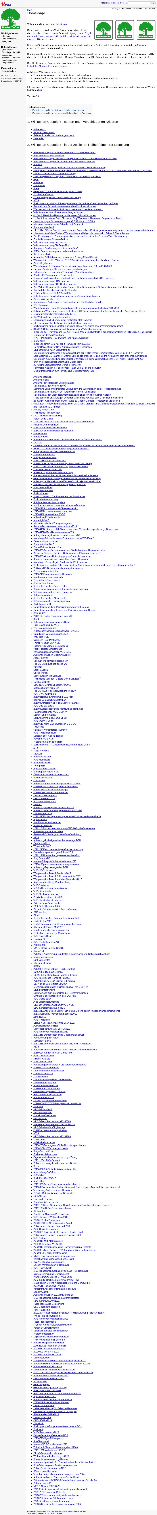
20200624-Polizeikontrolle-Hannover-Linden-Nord (58, 1232)
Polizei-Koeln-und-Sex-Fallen (47, 1366)
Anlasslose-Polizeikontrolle (46, 517)
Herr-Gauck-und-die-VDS (46, 625)
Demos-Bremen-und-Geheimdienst (51, 1274)
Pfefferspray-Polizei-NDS (46, 771)
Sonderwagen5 (40, 1292)
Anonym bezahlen (42, 377)
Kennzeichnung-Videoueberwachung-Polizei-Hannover (60, 559)
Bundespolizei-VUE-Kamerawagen (50, 789)
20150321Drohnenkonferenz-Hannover (52, 511)
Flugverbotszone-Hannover (47, 541)
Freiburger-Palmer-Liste (45, 1154)
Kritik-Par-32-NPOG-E (44, 1178)
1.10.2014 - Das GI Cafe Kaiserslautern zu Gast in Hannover (63, 421)
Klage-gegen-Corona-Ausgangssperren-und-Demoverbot (61, 1283)
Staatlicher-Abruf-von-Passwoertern (51, 1214)
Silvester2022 (40, 1381)
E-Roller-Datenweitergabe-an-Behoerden (53, 1193)
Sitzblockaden (40, 493)
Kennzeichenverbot (43, 1073)
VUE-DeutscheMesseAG (46, 942)
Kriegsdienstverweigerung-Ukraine (50, 1459)
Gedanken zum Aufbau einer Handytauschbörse (57, 191)
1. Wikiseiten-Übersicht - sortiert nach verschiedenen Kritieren (56, 110)
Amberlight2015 (41, 520)
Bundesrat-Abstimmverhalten (48, 831)
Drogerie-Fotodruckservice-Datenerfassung (55, 909)
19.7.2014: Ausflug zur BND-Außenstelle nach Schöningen (62, 347)
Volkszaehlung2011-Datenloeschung (51, 601)
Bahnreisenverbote (42, 595)
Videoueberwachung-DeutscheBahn (51, 622)
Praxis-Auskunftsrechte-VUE (48, 897)
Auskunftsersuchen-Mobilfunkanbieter (52, 655)
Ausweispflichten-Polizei (45, 1026)
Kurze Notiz (39, 341)
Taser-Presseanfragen (44, 1322)
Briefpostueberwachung (45, 457)
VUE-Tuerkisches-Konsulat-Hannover (52, 978)
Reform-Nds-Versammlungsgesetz (51, 646)
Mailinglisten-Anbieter (44, 454)
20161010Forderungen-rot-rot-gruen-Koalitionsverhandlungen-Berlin (67, 816)
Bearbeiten (126, 9)
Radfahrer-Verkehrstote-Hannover (50, 730)
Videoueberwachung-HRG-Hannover (51, 281)
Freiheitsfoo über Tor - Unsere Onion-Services (56, 679)
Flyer (35, 179)
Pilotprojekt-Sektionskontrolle (47, 742)
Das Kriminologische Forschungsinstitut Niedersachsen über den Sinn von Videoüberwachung (80, 236)
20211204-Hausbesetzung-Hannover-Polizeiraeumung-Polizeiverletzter (68, 1313)
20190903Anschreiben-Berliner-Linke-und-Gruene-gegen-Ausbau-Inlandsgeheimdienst (76, 1187)
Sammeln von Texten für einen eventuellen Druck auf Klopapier (64, 206)
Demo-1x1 (38, 951)
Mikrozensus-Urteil (42, 487)
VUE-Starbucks (41, 885)
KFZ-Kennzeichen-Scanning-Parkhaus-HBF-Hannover (60, 1271)
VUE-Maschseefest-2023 (46, 1432)
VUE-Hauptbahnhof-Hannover (48, 900)
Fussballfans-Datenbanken (46, 580)
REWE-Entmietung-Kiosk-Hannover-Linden (55, 975)
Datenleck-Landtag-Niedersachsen (50, 1330)
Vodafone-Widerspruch (44, 801)
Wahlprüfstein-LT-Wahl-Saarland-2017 (52, 873)
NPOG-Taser (40, 1118)
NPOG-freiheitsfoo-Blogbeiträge (49, 1127)
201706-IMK (39, 945)
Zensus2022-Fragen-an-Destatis (49, 1346)
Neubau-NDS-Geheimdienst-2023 (50, 1444)
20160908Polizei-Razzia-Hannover (50, 792)
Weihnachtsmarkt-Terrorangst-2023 (51, 1456)
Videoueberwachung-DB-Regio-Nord (51, 245)
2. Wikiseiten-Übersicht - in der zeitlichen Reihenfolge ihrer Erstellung (60, 113)
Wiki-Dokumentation (11, 57)
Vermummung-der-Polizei (46, 1037)
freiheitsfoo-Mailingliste (38, 66)
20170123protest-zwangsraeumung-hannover (56, 864)
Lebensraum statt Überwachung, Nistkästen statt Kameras (62, 320)
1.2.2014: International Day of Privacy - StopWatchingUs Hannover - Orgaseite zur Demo (77, 218)
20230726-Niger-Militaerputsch (48, 1438)
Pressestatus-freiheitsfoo (45, 571)
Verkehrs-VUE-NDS (43, 738)
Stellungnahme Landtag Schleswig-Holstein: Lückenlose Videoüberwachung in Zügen (75, 203)
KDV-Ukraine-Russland (45, 1471)
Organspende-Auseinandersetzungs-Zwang (55, 1157)
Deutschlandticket (42, 1417)
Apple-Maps (39, 1181)
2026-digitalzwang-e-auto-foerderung (51, 1501)
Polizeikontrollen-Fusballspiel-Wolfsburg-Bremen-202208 (61, 1363)
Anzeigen (116, 9)
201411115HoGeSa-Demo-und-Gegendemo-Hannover (60, 466)
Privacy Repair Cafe (43, 409)
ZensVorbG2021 (41, 843)
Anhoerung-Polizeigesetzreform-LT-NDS (53, 807)
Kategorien (6, 41)
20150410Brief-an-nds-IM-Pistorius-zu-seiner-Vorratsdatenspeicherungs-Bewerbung (75, 529)
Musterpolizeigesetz (43, 957)
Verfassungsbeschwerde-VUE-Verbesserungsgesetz (59, 1064)
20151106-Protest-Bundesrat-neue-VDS (53, 616)
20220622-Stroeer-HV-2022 (47, 1354)
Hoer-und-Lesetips (42, 1199)
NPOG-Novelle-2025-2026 (46, 1486)
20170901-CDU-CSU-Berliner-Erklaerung (54, 981)
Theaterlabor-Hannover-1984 (47, 469)
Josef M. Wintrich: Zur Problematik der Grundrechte (59, 496)
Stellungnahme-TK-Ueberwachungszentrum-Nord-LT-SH (61, 744)
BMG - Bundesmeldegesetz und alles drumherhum (58, 251)
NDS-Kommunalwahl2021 (46, 1301)
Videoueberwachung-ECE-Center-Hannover (55, 284)
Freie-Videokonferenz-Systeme (49, 1340)
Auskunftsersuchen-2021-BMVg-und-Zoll (53, 1295)
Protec (36, 1166)
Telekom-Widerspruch (44, 798)
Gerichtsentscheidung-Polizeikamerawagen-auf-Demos (61, 607)
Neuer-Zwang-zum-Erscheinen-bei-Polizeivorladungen (60, 993)
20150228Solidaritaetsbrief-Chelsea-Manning (55, 508)
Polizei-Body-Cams (43, 419)
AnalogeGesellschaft (43, 583)
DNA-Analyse (40, 912)
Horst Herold (39, 1139)
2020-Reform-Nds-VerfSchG (47, 1244)
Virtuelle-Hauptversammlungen (48, 1342)
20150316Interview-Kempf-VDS (49, 514)
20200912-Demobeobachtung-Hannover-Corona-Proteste (62, 1247)
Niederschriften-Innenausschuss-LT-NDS (54, 1124)
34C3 (36, 1047)
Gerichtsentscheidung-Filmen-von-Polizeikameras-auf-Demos (64, 610)
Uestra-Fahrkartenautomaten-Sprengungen (55, 1411)
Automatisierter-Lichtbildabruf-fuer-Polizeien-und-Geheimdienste (65, 1049)
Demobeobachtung (42, 813)
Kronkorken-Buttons (43, 194)
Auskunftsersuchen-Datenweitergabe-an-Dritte (56, 918)
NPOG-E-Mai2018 (42, 1109)
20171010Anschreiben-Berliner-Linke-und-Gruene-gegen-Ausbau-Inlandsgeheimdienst (76, 1011)
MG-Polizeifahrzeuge (44, 1142)
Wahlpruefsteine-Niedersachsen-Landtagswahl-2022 (59, 1360)
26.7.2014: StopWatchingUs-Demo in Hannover (57, 365)
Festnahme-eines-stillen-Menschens (51, 933)
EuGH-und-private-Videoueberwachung (53, 472)
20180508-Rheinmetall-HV (46, 1088)
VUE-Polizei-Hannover (44, 733)
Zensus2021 (39, 613)
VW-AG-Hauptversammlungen (48, 1262)
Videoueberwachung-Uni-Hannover (51, 242)
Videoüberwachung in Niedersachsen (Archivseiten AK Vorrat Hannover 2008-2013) (75, 158)
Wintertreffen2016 (42, 846)
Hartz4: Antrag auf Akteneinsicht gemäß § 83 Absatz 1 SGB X (64, 221)
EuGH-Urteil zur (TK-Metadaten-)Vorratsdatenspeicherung (62, 463)
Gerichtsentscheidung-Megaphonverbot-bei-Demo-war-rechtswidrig (67, 478)
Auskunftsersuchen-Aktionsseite (49, 598)
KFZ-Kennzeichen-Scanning (47, 415)
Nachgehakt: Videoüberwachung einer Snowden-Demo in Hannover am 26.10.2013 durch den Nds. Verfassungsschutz (92, 170)
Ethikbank (38, 1429)
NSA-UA (37, 442)
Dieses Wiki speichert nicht (47, 299)
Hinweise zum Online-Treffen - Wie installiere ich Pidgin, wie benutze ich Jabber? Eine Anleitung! (81, 233)
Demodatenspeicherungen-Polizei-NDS (53, 852)
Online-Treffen (40, 673)
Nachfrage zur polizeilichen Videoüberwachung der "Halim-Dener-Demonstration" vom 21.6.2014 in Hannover (88, 353)
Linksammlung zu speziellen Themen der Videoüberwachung (63, 272)
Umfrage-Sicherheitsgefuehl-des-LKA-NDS (55, 996)
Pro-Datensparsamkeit (44, 628)
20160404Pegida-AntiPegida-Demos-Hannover (56, 703)
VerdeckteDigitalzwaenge (46, 1328)
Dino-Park (38, 1423)
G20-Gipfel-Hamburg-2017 (46, 906)
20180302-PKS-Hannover (46, 1067)
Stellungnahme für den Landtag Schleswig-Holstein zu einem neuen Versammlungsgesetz (78, 326)
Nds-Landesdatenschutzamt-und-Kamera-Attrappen (59, 505)
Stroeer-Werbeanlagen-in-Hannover (51, 1265)
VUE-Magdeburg (41, 759)
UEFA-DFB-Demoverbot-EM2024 (50, 984)
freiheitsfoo (61, 24)
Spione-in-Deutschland (44, 1396)
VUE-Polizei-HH (41, 1020)
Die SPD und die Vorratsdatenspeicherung (54, 173)
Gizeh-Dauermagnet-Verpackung (50, 1387)
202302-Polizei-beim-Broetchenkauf (51, 1402)
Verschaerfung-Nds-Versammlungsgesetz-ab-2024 (58, 1474)
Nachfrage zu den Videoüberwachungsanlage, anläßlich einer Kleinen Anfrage (72, 395)
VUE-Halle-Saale (41, 762)
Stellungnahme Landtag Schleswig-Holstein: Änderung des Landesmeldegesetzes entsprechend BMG (84, 565)
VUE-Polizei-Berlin (42, 936)
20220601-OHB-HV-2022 (46, 1351)
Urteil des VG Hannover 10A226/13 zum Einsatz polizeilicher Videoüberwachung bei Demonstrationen (84, 445)
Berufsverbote (40, 436)
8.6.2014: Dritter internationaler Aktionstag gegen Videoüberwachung (67, 329)
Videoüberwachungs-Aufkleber (48, 155)
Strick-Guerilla (40, 670)
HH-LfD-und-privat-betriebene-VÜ (50, 664)
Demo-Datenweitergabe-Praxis (48, 547)
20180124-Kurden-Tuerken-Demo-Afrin (52, 1052)
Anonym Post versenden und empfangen (53, 383)
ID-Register (39, 1211)
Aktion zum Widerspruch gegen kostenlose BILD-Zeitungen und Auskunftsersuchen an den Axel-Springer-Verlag (89, 311)
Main (29, 10)
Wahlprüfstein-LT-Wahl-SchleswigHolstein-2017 (56, 876)
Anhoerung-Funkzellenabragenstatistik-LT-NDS (56, 783)
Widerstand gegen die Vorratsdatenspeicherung (57, 197)
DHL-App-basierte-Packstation (48, 1378)
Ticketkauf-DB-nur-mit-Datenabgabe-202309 (55, 1447)
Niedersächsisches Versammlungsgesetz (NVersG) (59, 484)
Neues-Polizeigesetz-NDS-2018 (49, 1091)
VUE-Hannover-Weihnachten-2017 (50, 1031)
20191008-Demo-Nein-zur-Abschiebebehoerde (56, 1184)
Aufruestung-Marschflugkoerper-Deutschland (55, 1477)
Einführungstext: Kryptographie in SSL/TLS (54, 314)
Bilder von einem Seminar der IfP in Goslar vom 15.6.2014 (62, 344)
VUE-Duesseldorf (42, 999)
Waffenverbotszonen (43, 1334)
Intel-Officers (39, 1196)
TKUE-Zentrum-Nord (43, 1405)
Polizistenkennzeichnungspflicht (49, 502)
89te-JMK (38, 1106)
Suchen (123, 3)
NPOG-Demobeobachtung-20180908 (52, 1121)
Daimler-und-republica (44, 715)
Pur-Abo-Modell (41, 1441)
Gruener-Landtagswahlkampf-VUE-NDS (53, 1005)
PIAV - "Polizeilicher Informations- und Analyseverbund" (61, 338)
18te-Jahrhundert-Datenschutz (48, 1070)
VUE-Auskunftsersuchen (45, 1085)
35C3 (36, 1133)
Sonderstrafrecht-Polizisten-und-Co (51, 930)
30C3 (36, 200)
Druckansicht (149, 9)
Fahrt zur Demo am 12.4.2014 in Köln (52, 293)
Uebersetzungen (41, 1357)
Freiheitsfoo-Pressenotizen (46, 413)
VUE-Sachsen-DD (42, 825)
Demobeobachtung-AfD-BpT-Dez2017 (52, 1029)
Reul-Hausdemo (41, 1310)
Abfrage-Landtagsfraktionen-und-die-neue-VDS (56, 535)
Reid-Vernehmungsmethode (47, 1094)
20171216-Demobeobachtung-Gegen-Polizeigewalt (58, 1035)
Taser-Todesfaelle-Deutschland (48, 1304)
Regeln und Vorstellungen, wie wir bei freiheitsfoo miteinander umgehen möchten (59, 36)
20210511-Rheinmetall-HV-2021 (49, 1286)
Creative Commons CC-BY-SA (11, 81)
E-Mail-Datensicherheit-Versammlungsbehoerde (57, 924)
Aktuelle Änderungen (110, 3)
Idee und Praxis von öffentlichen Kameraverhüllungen (60, 269)
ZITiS (36, 748)
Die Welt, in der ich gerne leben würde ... (53, 317)
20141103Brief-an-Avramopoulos (49, 460)
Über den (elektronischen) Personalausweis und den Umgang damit (67, 176)
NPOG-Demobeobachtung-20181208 (52, 1136)
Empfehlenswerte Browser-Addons (50, 239)
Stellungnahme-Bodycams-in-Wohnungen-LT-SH (57, 1426)
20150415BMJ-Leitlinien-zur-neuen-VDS (53, 532)
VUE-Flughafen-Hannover (46, 894)
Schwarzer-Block (42, 1041)
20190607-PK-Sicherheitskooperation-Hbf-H (55, 1169)
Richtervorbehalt (41, 254)
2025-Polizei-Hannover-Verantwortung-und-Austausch (60, 1489)
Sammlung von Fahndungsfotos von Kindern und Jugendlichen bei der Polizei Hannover (77, 389)
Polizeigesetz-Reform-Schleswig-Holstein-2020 (57, 1235)
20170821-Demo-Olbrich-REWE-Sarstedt (54, 969)
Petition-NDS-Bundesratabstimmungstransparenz (58, 568)
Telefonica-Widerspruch (45, 795)
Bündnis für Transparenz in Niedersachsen (54, 275)
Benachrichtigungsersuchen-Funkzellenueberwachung (60, 589)
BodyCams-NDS (41, 858)
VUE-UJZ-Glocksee (43, 706)
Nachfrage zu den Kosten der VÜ (50, 386)
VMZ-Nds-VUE (41, 637)
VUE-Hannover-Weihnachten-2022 (50, 1375)
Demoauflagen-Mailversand (47, 676)
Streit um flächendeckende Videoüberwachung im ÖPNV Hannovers (67, 439)
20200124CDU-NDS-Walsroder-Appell (52, 1223)
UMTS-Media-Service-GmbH (48, 948)
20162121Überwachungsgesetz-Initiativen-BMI (56, 855)
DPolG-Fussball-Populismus (47, 1453)
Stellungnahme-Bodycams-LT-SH (50, 718)
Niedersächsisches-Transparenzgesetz (53, 523)
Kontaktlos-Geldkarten (44, 1115)
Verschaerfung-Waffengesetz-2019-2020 (53, 1259)
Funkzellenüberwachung (45, 499)
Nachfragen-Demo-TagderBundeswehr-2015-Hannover (60, 562)
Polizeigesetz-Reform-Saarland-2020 (51, 1226)
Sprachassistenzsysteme (46, 1202)
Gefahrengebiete (41, 682)
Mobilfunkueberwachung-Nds (48, 577)
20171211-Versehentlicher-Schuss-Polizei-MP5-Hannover (62, 1043)
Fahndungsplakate (42, 777)
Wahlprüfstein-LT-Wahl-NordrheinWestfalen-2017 (57, 879)
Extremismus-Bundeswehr (46, 903)
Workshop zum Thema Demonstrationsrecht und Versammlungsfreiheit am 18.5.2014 (76, 308)
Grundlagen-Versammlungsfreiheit (50, 634)
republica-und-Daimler (44, 768)
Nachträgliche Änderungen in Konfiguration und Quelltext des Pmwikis (68, 302)
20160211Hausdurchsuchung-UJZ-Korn (53, 697)
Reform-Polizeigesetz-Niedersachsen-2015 (55, 526)
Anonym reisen (41, 380)
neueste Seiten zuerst (44, 132)
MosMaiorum (40, 433)
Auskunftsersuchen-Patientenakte (50, 586)
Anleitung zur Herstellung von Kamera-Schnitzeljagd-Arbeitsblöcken (67, 481)
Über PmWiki (7, 50)
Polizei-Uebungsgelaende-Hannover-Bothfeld (55, 1163)
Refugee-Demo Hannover (46, 424)
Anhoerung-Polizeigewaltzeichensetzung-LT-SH (57, 840)
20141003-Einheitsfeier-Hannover (50, 427)
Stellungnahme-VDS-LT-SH (47, 1390)
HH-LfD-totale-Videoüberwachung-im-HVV (54, 691)
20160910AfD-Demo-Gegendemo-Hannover (55, 786)
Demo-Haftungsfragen (44, 1082)
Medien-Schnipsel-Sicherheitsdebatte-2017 (54, 861)
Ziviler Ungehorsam (43, 263)
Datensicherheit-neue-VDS (46, 688)
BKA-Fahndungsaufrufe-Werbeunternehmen (55, 1465)
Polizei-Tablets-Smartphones (47, 649)
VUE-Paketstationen (43, 1055)
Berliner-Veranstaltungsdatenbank (50, 700)
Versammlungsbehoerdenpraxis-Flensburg (54, 1289)
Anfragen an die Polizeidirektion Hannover (54, 451)
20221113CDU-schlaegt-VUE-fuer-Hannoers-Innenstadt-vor (63, 1372)
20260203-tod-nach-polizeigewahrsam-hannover (57, 1495)
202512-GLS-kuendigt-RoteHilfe (49, 1492)
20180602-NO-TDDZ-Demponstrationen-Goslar (57, 1103)
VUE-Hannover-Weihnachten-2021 (50, 1319)
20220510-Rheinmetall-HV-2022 (49, 1348)
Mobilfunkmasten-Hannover (47, 822)
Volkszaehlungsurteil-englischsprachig (52, 592)
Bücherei (37, 164)
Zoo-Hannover (40, 1076)
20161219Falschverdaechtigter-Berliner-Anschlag (58, 849)
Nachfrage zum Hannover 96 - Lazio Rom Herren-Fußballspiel (64, 392)
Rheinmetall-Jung (42, 963)
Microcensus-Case (43, 490)
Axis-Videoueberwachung (46, 1002)
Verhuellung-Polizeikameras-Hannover (52, 1190)
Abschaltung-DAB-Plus (45, 1172)
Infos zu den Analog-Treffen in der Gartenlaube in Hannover (62, 323)
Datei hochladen (9, 39)
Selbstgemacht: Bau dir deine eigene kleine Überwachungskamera (66, 296)
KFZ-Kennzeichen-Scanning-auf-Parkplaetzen (56, 1298)
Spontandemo (40, 819)
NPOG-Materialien (42, 1112)
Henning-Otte (40, 939)
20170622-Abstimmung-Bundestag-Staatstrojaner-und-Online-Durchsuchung (71, 954)
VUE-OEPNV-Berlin (43, 721)
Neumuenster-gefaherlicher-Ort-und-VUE (54, 1369)
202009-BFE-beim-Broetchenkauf (50, 1253)
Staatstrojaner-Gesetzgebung (48, 736)
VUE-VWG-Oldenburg (44, 694)
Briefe (36, 188)
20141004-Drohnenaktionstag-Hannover (53, 430)
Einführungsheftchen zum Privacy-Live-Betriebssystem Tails (63, 371)
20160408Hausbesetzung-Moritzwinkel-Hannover (58, 709)
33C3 (36, 837)
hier (145, 57)
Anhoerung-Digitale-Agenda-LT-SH (50, 867)
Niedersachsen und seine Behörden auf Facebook (58, 224)
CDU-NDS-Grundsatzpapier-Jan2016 (52, 685)
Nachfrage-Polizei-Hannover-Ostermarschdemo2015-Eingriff (63, 538)
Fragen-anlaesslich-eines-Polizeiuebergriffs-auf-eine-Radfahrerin (65, 475)
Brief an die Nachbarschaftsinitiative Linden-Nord (57, 362)
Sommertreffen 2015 (43, 544)
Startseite (6, 36)
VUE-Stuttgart (40, 1238)
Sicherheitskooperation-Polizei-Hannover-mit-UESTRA (60, 987)
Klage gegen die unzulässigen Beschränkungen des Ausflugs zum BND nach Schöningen (78, 397)
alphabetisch (39, 129)
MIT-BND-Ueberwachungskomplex (51, 888)
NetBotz (37, 804)
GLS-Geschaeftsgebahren (46, 1307)
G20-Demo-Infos (41, 960)
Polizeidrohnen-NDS (43, 1097)
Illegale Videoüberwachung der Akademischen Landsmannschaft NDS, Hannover (74, 278)
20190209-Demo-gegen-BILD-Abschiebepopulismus (59, 1145)
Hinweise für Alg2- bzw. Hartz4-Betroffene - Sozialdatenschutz (64, 152)
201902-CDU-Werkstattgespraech (50, 1148)
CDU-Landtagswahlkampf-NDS (49, 1008)
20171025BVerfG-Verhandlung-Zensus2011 (55, 1014)
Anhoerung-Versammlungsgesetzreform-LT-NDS (57, 810)
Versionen (137, 9)
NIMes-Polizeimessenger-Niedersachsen (54, 1256)
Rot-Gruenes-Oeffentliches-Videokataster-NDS (57, 1393)
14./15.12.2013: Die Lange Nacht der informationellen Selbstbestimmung (69, 167)
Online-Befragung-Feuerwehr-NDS (50, 1435)
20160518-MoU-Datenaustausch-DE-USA (54, 724)
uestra (36, 966)
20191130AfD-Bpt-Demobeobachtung (52, 1208)
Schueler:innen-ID (42, 1483)
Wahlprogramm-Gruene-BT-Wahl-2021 (52, 1277)
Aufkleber (38, 182)
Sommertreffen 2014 (43, 227)
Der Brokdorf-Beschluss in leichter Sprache (55, 290)
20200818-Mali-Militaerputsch (48, 1241)
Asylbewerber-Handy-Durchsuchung (51, 882)
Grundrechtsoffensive (44, 990)
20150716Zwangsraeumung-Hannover (52, 574)
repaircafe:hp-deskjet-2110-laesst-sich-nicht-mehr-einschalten (64, 1462)
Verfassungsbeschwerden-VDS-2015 (52, 652)
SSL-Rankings (40, 305)
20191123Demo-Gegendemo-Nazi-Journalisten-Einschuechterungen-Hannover (73, 1205)
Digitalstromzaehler (43, 604)
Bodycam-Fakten (42, 756)
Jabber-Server (40, 658)
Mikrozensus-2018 (42, 1061)
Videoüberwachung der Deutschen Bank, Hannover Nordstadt (64, 161)
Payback (37, 667)
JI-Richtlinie (39, 1175)
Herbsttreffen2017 (42, 921)
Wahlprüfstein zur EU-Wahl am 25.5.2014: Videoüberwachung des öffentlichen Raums (76, 260)
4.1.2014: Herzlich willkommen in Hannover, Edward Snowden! (64, 215)
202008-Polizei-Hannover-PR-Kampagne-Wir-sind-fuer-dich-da (64, 1250)
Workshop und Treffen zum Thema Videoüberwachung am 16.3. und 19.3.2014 (72, 266)
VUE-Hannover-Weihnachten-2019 (50, 1217)
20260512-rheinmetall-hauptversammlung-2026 (57, 1504)
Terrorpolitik (39, 765)
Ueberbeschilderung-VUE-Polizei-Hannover (55, 1408)
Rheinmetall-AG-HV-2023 (46, 1414)
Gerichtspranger (41, 1384)
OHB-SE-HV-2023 (42, 1420)
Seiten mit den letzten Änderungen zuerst (54, 135)
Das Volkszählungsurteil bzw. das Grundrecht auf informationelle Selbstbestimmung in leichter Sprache (84, 287)
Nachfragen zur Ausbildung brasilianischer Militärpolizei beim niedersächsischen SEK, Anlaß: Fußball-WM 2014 (88, 359)
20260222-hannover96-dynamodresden (53, 1498)
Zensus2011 (39, 1017)
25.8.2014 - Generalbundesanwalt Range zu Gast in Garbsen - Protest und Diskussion (76, 401)
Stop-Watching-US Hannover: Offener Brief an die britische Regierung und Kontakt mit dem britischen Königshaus (90, 356)
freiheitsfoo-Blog (9, 71)
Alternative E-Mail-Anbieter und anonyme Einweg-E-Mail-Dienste (65, 257)
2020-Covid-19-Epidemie (45, 1229)
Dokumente (39, 185)
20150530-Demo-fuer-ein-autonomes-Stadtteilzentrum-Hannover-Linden (69, 550)
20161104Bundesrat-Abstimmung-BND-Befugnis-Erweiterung (64, 828)
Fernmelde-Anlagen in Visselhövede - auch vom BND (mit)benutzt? (67, 368)
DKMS (36, 915)
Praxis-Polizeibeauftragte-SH (47, 1316)
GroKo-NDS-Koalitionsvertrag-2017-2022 (54, 1023)
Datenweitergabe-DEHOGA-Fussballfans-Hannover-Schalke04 (65, 1480)
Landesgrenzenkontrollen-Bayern (50, 1100)
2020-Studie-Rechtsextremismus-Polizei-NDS (56, 1280)
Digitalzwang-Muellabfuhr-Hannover (51, 1336)
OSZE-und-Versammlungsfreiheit (50, 1130)
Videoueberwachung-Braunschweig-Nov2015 (56, 631)
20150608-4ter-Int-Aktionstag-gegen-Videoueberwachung (61, 556)
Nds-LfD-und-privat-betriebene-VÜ (50, 661)
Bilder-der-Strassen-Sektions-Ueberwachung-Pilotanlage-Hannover (67, 553)
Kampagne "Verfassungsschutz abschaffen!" (55, 248)
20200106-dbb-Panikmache (47, 1220)
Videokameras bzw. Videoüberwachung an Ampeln (58, 212)
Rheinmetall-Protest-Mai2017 (48, 927)
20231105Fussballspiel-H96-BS (49, 1450)
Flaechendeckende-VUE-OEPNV (50, 712)
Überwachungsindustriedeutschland (51, 774)
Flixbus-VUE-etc (41, 1058)
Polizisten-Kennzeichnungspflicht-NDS (52, 1399)
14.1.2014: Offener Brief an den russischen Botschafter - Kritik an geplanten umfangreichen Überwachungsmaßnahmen (93, 230)
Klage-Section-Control (44, 1151)
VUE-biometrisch (42, 891)
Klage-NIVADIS (41, 750)
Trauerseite (39, 780)
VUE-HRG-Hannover (44, 870)
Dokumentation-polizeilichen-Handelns (52, 1079)
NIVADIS (37, 754)
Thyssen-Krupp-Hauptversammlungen (52, 1324)
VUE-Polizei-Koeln (42, 1268)
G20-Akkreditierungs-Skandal (48, 972)
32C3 (36, 619)
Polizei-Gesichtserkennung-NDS (49, 1468)
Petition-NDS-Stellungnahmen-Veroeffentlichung (57, 834)
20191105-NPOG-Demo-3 (46, 1160)
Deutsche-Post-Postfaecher (47, 640)
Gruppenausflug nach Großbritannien (51, 350)
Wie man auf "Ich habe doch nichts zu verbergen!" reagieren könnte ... (68, 209)
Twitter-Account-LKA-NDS (46, 643)
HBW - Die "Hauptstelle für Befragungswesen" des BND (61, 448)
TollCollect (38, 727)
